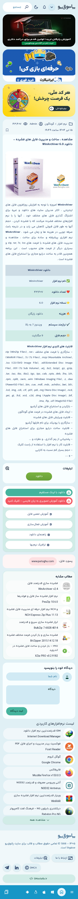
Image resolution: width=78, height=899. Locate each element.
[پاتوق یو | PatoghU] (66, 7)
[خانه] (61, 892)
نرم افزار (62, 124)
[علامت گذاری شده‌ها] (6, 892)
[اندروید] (27, 892)
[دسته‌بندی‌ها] (51, 7)
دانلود (39, 476)
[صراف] (39, 100)
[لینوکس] (35, 892)
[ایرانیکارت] (39, 65)
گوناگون (49, 124)
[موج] (39, 30)
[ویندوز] (52, 892)
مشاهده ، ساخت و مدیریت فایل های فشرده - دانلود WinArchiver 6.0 (43, 142)
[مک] (44, 892)
